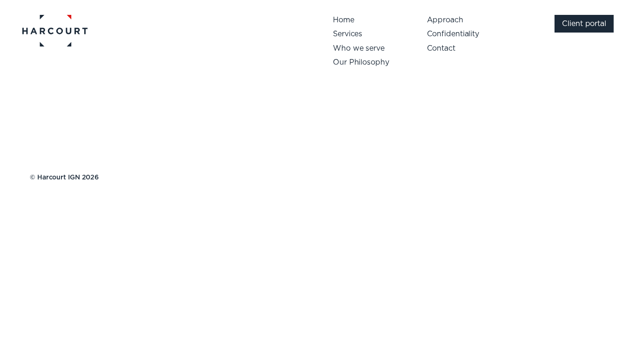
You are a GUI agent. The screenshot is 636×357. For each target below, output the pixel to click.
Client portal (584, 23)
